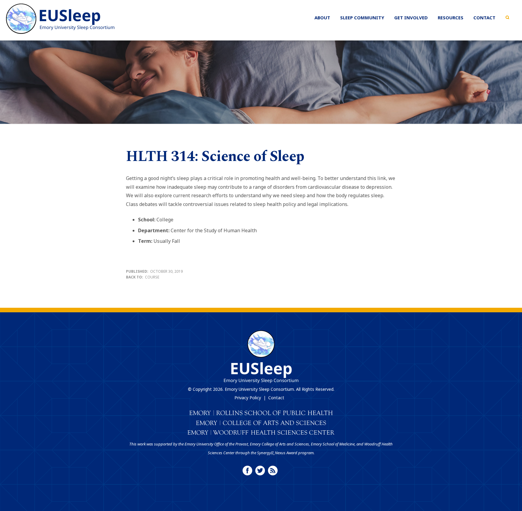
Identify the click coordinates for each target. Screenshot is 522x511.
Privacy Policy (247, 397)
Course (152, 277)
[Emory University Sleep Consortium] (60, 19)
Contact (276, 397)
